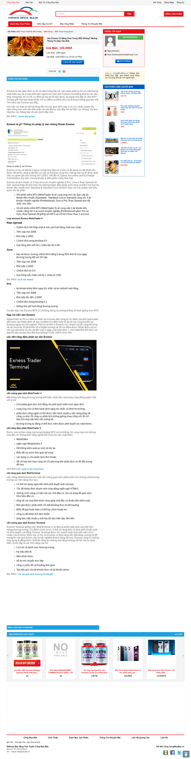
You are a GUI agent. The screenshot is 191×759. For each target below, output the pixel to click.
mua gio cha (20, 742)
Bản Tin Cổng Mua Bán (49, 2)
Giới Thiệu (53, 738)
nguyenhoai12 (113, 51)
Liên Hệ (164, 738)
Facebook (172, 752)
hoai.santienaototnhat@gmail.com (122, 54)
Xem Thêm (178, 634)
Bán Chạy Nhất (67, 24)
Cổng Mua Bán (13, 2)
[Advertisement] (53, 600)
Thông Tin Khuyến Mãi (91, 24)
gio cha (10, 742)
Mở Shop (157, 2)
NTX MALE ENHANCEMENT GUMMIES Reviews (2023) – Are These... (60, 672)
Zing (64, 71)
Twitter (59, 71)
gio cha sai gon (33, 742)
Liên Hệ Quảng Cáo (141, 738)
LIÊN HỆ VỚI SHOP (72, 62)
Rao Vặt (29, 2)
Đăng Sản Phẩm (173, 14)
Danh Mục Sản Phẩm (20, 24)
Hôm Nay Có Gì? (45, 24)
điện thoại (48, 31)
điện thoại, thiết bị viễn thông (29, 31)
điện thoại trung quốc (64, 31)
